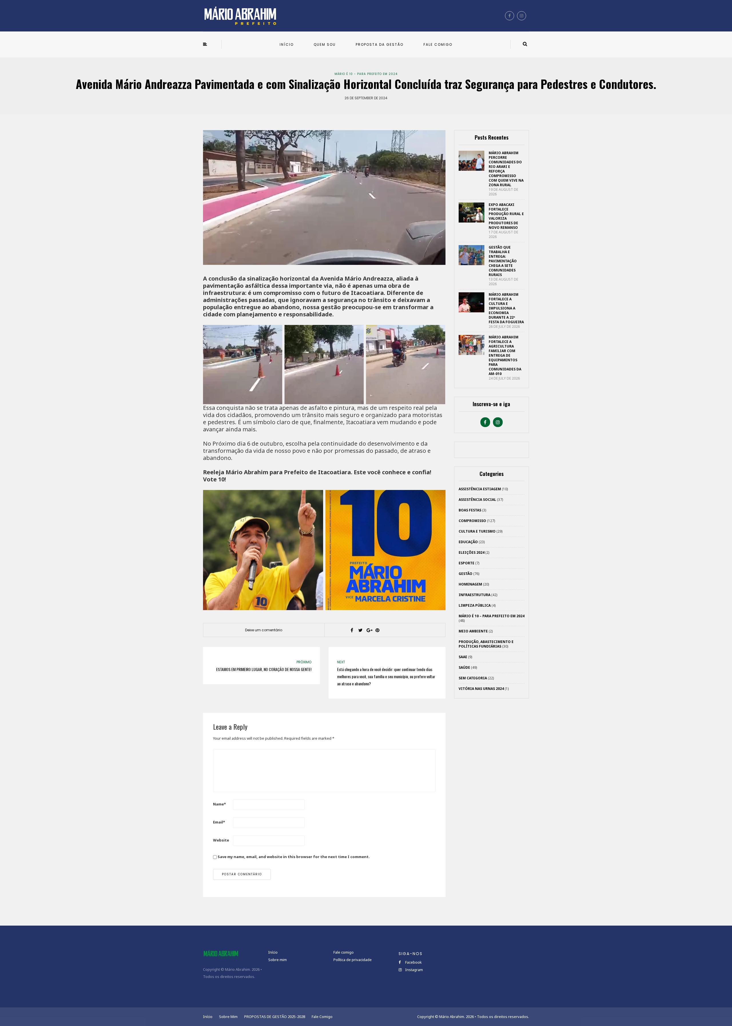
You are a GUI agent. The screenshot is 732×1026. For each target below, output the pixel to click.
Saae (463, 656)
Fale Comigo (322, 1016)
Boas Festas (470, 510)
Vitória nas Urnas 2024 (481, 688)
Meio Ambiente (473, 631)
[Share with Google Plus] (369, 630)
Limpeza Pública (475, 605)
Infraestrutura (474, 594)
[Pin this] (377, 630)
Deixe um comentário (263, 630)
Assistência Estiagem (480, 489)
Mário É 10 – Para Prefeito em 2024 (491, 616)
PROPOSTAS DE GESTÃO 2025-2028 (274, 1016)
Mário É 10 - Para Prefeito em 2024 (366, 74)
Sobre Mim (228, 1016)
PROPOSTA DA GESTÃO (379, 44)
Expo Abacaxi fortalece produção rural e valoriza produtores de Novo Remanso (506, 216)
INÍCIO (287, 44)
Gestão (465, 573)
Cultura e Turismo (477, 531)
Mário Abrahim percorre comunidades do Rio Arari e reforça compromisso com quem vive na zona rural (506, 168)
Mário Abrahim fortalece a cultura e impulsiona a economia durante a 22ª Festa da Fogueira (506, 308)
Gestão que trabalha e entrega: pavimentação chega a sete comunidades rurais (503, 261)
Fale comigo (343, 952)
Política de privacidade (352, 959)
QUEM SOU (325, 44)
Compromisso (472, 520)
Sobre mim (277, 959)
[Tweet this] (360, 630)
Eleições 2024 (471, 552)
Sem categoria (473, 678)
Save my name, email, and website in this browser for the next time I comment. (294, 856)
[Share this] (351, 630)
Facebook (413, 962)
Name (219, 804)
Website (221, 840)
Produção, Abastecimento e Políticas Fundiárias (486, 644)
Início (273, 952)
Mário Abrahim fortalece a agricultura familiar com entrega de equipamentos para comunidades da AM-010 (505, 355)
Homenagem (470, 584)
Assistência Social (477, 499)
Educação (468, 541)
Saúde (464, 667)
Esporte (466, 563)
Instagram (413, 969)
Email (219, 822)
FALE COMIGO (437, 44)
